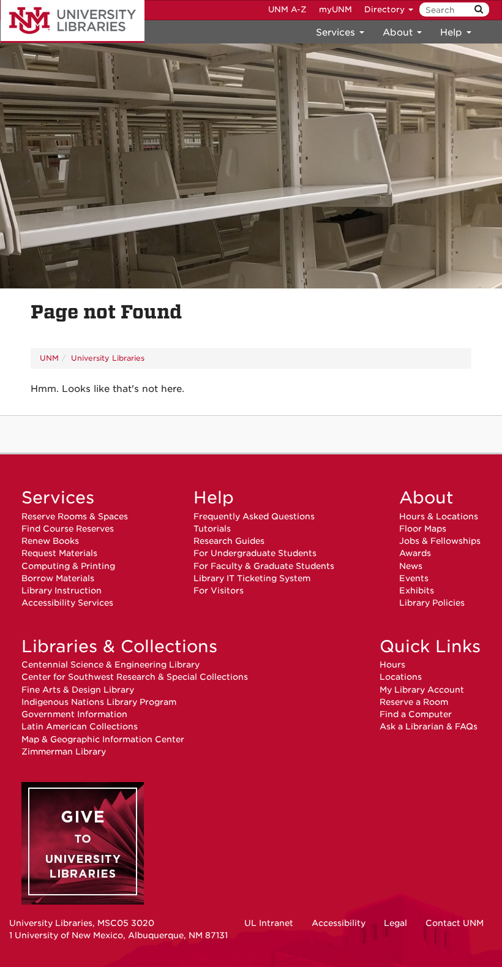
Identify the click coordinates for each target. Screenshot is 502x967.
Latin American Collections (79, 726)
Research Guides (228, 541)
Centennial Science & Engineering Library (110, 664)
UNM (49, 358)
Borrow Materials (57, 578)
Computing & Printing (68, 566)
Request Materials (59, 553)
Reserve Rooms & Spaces (74, 516)
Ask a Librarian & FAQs (429, 726)
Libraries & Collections (119, 646)
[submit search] (478, 9)
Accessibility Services (67, 603)
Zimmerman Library (63, 751)
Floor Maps (422, 528)
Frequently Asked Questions (254, 516)
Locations (401, 677)
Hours (392, 664)
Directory (385, 9)
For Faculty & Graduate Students (263, 566)
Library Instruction (61, 590)
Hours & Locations (438, 516)
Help (213, 497)
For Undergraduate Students (255, 553)
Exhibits (416, 590)
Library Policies (432, 603)
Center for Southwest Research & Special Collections (134, 677)
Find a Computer (416, 714)
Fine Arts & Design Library (77, 689)
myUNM (335, 9)
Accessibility (338, 923)
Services (57, 497)
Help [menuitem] (452, 32)
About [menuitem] (399, 32)
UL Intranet (268, 923)
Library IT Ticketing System (251, 578)
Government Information (74, 714)
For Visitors (218, 590)
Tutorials (212, 528)
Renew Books (50, 541)
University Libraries (72, 21)
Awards (415, 553)
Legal (395, 923)
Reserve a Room (414, 702)
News (410, 566)
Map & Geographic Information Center (102, 739)
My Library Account (422, 689)
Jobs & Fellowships (440, 541)
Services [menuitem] (337, 32)
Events (414, 578)
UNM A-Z (287, 9)
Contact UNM (454, 923)
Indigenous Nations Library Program (98, 702)
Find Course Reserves (67, 528)
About (426, 497)
